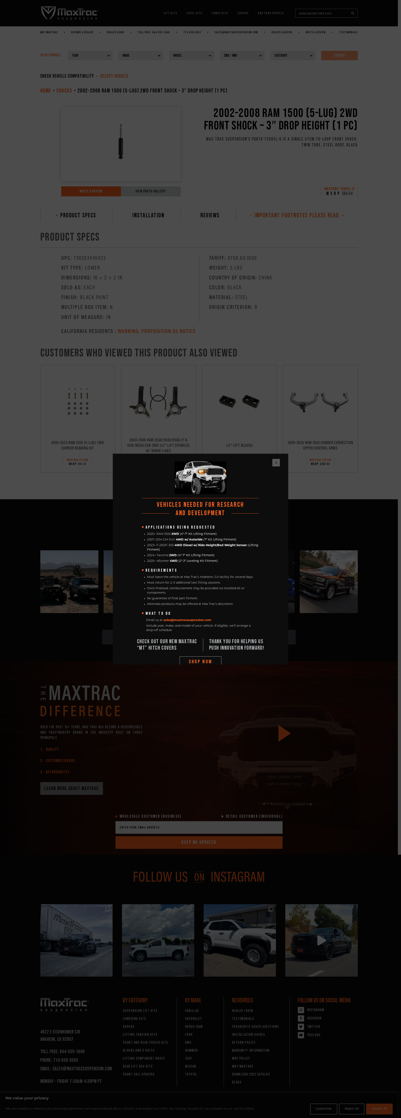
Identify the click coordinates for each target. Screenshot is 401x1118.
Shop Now (200, 662)
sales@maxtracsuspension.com (187, 620)
